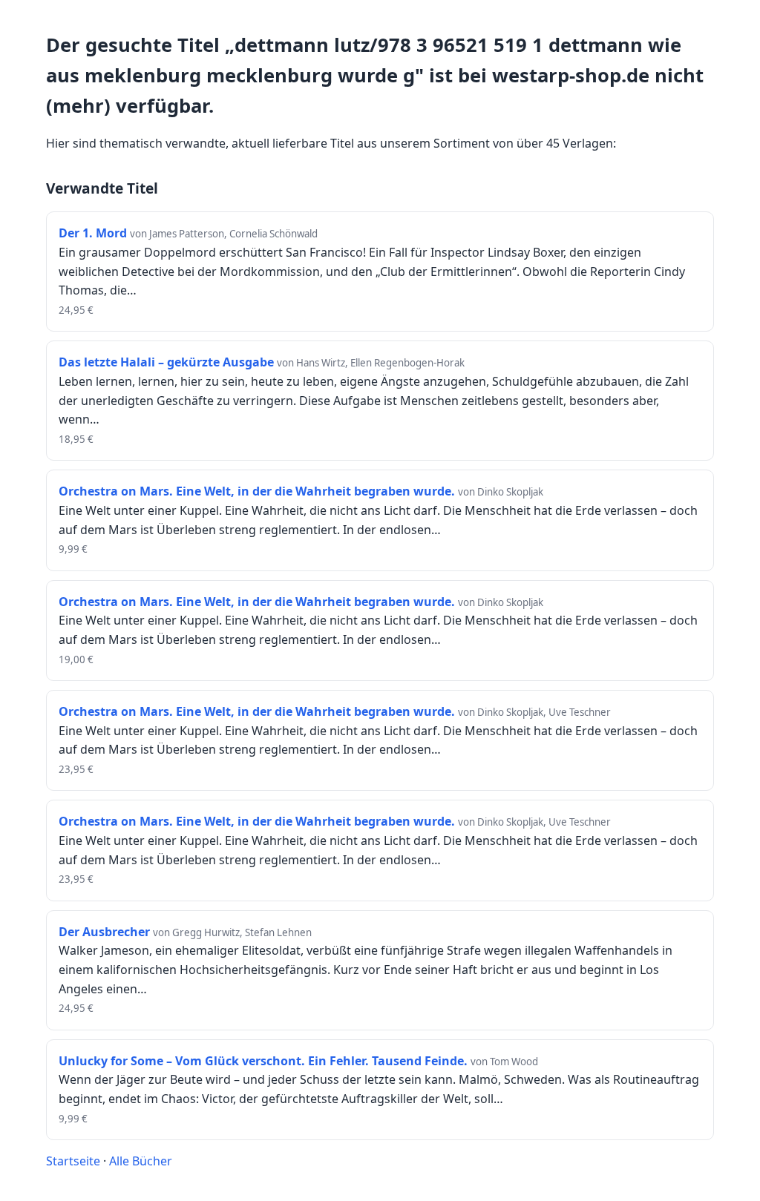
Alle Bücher (140, 1161)
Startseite (73, 1161)
